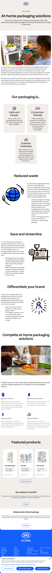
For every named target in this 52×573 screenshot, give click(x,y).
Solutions (3, 547)
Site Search (16, 554)
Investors (3, 554)
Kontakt (26, 504)
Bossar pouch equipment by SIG (32, 551)
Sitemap (16, 555)
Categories (3, 549)
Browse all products (26, 481)
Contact (16, 552)
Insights (16, 549)
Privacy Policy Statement (45, 548)
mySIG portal (30, 547)
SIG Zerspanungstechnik (32, 554)
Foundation (16, 551)
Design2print (30, 549)
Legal (41, 551)
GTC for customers (44, 554)
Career (2, 555)
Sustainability (4, 551)
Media (15, 547)
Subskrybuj (26, 525)
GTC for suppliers (44, 552)
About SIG (3, 552)
